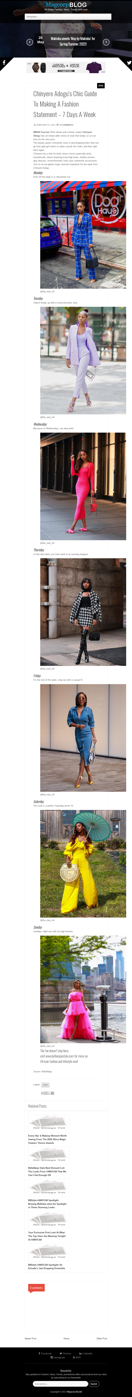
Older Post (102, 1338)
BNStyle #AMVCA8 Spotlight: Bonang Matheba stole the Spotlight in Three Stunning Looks (47, 1204)
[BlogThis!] (46, 1093)
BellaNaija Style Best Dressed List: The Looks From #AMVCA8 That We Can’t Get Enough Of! (47, 1171)
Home (66, 1338)
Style (100, 85)
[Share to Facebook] (52, 1093)
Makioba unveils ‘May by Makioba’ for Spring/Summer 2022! (73, 41)
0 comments (67, 124)
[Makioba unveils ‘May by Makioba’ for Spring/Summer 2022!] (66, 57)
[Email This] (43, 1093)
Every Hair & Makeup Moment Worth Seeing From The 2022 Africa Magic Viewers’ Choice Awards (47, 1139)
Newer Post (30, 1338)
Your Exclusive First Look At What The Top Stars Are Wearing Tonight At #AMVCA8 (46, 1236)
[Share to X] (49, 1093)
